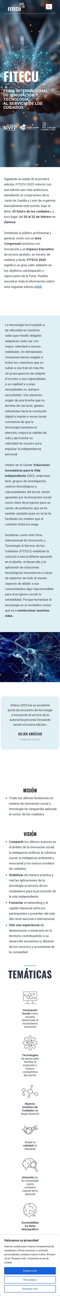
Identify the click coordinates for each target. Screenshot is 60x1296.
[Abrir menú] (49, 6)
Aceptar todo (30, 1270)
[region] (30, 1265)
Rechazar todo (30, 1288)
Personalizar (30, 1279)
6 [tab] (38, 752)
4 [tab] (31, 752)
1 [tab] (21, 752)
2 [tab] (25, 752)
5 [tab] (35, 752)
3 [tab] (28, 752)
